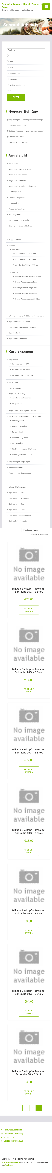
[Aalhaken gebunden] (8, 85)
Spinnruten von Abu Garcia (19, 498)
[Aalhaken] (8, 79)
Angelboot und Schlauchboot (20, 473)
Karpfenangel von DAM (21, 364)
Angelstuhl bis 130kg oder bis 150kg (23, 186)
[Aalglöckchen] (8, 73)
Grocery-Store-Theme (11, 1162)
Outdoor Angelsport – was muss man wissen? (26, 131)
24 (44, 534)
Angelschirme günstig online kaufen (22, 411)
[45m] (8, 61)
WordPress (8, 1165)
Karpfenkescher (15, 388)
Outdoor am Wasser (16, 137)
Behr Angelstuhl (15, 214)
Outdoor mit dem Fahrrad (18, 142)
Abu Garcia (16, 249)
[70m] (8, 67)
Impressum (9, 1137)
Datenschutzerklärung (13, 1133)
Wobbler (12, 245)
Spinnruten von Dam (16, 504)
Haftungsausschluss (13, 1130)
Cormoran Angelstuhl (17, 197)
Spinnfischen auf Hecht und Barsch (22, 327)
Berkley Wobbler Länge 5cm (26, 282)
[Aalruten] (8, 91)
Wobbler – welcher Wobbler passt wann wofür (26, 316)
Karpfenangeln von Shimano (22, 375)
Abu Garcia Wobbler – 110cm (26, 265)
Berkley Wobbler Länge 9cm (26, 293)
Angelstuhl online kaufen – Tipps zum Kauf (25, 416)
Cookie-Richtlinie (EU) (13, 1141)
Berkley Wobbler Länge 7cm (26, 288)
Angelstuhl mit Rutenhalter (19, 180)
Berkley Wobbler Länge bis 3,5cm (28, 276)
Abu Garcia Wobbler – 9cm (25, 259)
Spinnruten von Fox (16, 493)
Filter (16, 97)
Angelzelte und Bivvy (17, 394)
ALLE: (48, 534)
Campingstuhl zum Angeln (19, 220)
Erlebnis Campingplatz (17, 125)
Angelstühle (13, 163)
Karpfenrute (13, 360)
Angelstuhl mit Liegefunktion (20, 169)
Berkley (15, 272)
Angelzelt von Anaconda (21, 398)
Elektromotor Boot (16, 467)
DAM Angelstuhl (15, 192)
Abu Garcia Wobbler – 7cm (25, 254)
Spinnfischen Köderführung (19, 321)
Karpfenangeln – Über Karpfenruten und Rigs (26, 120)
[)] (8, 56)
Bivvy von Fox (17, 404)
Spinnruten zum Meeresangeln (20, 515)
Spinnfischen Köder (16, 333)
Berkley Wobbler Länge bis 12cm (27, 299)
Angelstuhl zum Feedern (18, 175)
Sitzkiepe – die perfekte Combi (21, 226)
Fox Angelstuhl (14, 203)
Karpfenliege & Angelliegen (19, 462)
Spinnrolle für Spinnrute (18, 521)
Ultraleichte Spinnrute (17, 487)
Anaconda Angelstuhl (17, 209)
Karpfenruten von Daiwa (21, 369)
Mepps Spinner (15, 240)
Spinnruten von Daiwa (17, 509)
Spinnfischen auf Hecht (18, 338)
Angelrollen (13, 382)
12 (41, 534)
